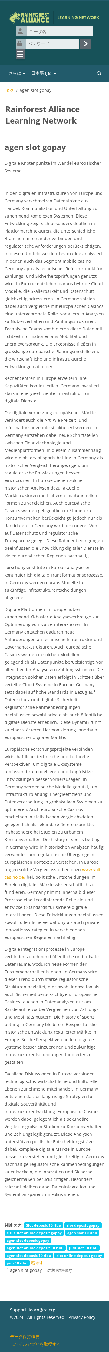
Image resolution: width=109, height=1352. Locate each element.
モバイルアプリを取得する (35, 1344)
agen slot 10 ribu (82, 1232)
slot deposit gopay (83, 1225)
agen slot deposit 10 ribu (29, 1255)
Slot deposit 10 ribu (43, 1225)
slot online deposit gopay (79, 1255)
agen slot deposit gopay (28, 1240)
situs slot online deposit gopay (34, 1232)
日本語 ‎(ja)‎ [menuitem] (41, 73)
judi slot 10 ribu (83, 1247)
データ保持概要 (25, 1336)
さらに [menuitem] (14, 73)
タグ (9, 90)
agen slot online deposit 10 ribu (35, 1247)
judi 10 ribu (17, 1262)
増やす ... (39, 1263)
